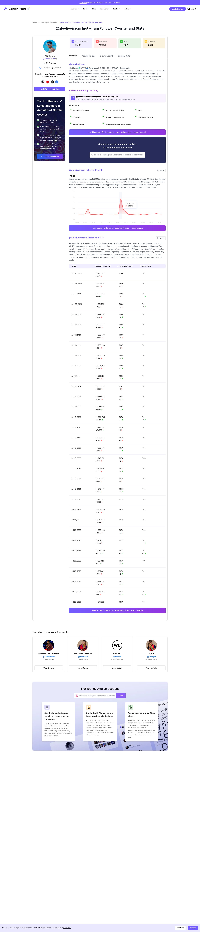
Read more (67, 928)
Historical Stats (123, 56)
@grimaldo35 (83, 657)
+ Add (120, 695)
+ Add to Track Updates (49, 89)
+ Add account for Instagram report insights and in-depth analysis (117, 132)
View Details (48, 668)
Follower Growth (106, 56)
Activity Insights (88, 56)
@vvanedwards (48, 657)
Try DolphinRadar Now (50, 156)
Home (34, 22)
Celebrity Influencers (49, 22)
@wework (117, 657)
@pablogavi (151, 657)
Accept (193, 928)
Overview (73, 56)
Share (162, 170)
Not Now (180, 928)
